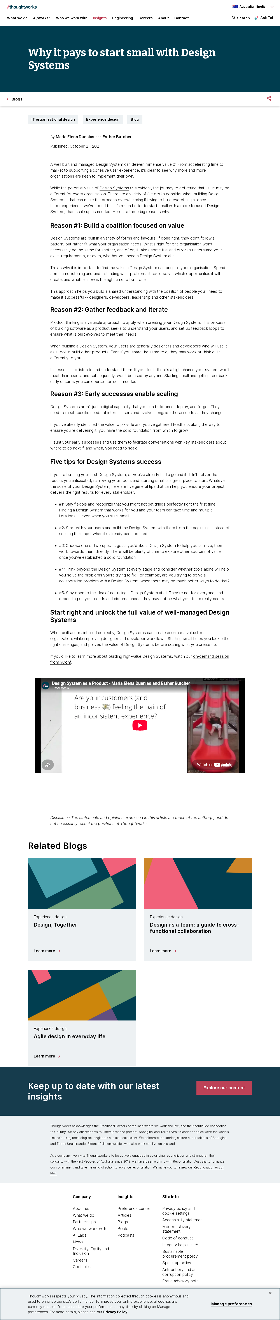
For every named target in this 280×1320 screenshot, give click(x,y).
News (78, 1242)
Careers (80, 1260)
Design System (109, 164)
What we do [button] (17, 18)
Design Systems (114, 188)
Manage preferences (231, 1304)
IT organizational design (53, 119)
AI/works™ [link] (42, 18)
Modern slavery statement (176, 1229)
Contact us (83, 1266)
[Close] (270, 1293)
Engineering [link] (122, 18)
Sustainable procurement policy (180, 1253)
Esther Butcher (117, 136)
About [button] (163, 18)
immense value (158, 164)
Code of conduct (177, 1238)
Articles (124, 1215)
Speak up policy (176, 1262)
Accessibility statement (183, 1220)
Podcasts (126, 1235)
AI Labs (79, 1235)
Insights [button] (100, 18)
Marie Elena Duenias (75, 136)
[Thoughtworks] (22, 5)
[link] (224, 1088)
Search (243, 18)
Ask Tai (266, 18)
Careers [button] (145, 18)
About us (81, 1208)
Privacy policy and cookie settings (178, 1211)
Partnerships (84, 1222)
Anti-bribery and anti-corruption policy (181, 1272)
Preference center (134, 1208)
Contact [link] (181, 18)
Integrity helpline (177, 1244)
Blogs (123, 1222)
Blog (135, 119)
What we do (83, 1215)
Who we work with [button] (72, 18)
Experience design (102, 119)
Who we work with (89, 1228)
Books (124, 1228)
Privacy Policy (115, 1312)
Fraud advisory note (180, 1281)
